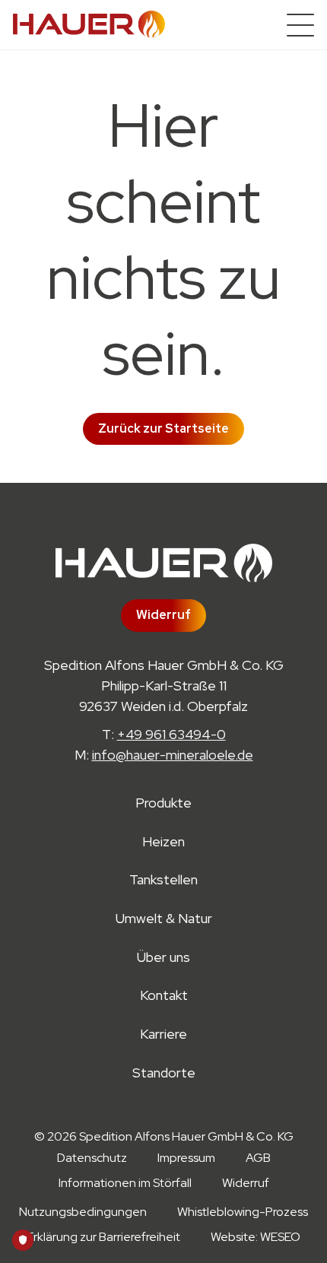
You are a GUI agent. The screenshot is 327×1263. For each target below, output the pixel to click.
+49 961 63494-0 (171, 734)
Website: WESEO (255, 1237)
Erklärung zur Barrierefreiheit (103, 1237)
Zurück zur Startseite (163, 428)
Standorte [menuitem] (163, 1073)
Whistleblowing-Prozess (242, 1212)
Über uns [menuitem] (163, 958)
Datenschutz (92, 1158)
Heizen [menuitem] (163, 842)
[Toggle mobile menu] (300, 25)
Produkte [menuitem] (163, 803)
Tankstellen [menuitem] (163, 880)
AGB (258, 1158)
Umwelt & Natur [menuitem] (164, 919)
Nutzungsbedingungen (83, 1212)
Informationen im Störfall (125, 1183)
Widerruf (163, 615)
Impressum (186, 1158)
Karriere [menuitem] (163, 1034)
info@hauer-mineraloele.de (172, 754)
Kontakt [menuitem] (164, 996)
